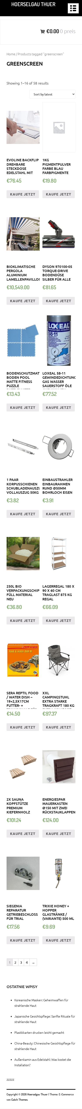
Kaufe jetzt (22, 194)
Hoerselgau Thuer (33, 4)
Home (11, 54)
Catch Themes (19, 1099)
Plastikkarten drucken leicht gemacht (39, 1032)
